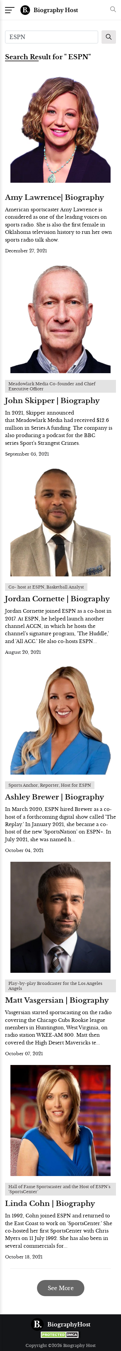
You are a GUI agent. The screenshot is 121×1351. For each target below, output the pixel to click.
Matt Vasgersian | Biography (57, 1000)
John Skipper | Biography (52, 400)
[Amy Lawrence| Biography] (60, 127)
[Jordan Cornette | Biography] (60, 520)
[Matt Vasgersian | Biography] (60, 917)
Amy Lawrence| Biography (54, 197)
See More (61, 1288)
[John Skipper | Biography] (60, 317)
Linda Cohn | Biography (50, 1203)
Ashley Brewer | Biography (54, 797)
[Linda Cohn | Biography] (60, 1120)
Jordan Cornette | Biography (57, 599)
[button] (111, 10)
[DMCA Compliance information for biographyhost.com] (60, 1334)
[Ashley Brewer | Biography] (60, 719)
